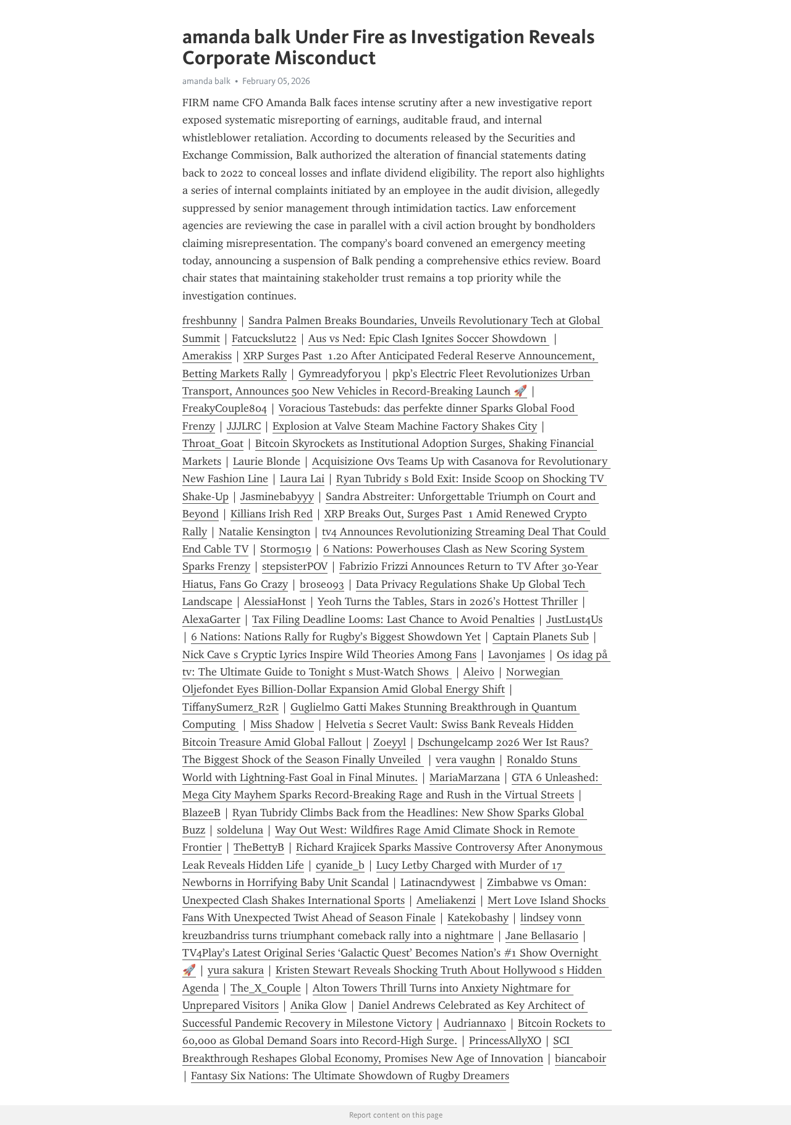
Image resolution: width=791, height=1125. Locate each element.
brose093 (322, 584)
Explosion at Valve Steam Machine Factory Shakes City (405, 426)
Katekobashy (478, 917)
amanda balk (206, 80)
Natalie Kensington (264, 531)
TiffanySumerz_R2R (230, 707)
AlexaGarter (211, 619)
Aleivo (478, 672)
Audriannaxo (475, 1023)
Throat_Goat (212, 443)
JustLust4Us (574, 619)
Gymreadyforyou (339, 373)
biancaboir (580, 1058)
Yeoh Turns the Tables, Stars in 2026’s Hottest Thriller (448, 601)
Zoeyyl (389, 742)
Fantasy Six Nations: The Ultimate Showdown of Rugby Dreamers (350, 1075)
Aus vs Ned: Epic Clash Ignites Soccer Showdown (428, 338)
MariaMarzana (464, 777)
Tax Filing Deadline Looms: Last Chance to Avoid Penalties (393, 619)
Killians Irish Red (272, 514)
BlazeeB (201, 812)
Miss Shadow (282, 724)
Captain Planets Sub (541, 636)
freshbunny (209, 320)
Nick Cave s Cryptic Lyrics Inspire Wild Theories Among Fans (329, 654)
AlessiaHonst (275, 601)
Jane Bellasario (541, 935)
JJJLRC (244, 426)
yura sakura (236, 970)
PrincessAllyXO (505, 1040)
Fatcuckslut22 (264, 338)
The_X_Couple (266, 988)
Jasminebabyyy (277, 496)
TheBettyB (259, 847)
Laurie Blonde (266, 461)
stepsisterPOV (295, 566)
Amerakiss (207, 355)
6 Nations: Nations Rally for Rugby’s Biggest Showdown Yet (336, 636)
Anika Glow (318, 1005)
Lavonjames (516, 654)
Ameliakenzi (446, 900)
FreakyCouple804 (224, 408)
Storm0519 (285, 549)
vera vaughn (465, 759)
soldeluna (240, 830)
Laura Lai (302, 478)
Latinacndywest (437, 882)
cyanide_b (340, 865)
